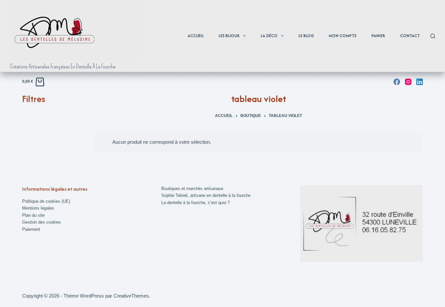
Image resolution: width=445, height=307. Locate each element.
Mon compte (342, 36)
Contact (410, 36)
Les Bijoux (229, 36)
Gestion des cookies (41, 222)
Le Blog (306, 36)
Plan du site (33, 215)
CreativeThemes (131, 296)
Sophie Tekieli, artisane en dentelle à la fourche (206, 195)
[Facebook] (397, 82)
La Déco (269, 36)
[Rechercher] (432, 36)
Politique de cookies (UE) (46, 201)
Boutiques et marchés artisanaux (192, 188)
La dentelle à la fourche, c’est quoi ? (195, 202)
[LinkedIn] (419, 82)
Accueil (196, 36)
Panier (378, 36)
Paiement (31, 229)
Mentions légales (38, 208)
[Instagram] (408, 82)
